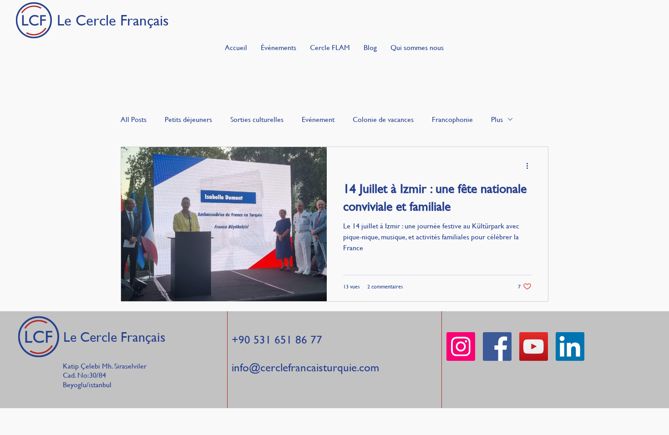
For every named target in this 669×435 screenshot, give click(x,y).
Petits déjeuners (188, 119)
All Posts (134, 119)
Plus (497, 119)
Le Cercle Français (114, 336)
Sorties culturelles (257, 119)
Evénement (318, 119)
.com (368, 367)
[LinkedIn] (570, 346)
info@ (246, 367)
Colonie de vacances (383, 119)
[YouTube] (533, 346)
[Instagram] (460, 346)
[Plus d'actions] (530, 165)
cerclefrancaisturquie (308, 367)
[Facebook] (497, 346)
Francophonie (452, 119)
